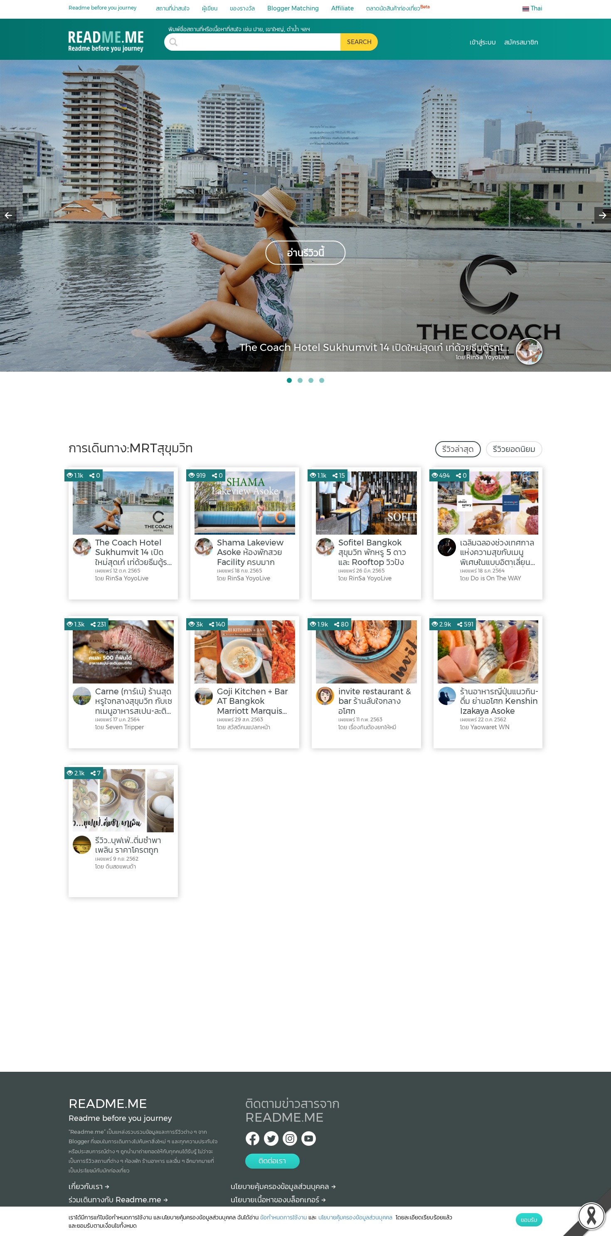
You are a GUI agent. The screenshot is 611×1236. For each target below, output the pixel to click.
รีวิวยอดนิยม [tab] (514, 449)
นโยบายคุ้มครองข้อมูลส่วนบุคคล (281, 1186)
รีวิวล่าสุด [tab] (458, 449)
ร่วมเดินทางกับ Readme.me (116, 1199)
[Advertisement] (305, 982)
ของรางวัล (242, 8)
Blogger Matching (293, 8)
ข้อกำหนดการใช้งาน (283, 1217)
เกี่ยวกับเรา (87, 1186)
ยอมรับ (529, 1220)
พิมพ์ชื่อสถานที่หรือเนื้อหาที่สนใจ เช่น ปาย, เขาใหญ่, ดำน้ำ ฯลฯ (239, 29)
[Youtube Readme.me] (308, 1141)
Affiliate (342, 8)
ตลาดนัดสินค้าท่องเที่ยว (398, 8)
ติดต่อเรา (272, 1160)
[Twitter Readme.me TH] (271, 1141)
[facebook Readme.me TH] (252, 1141)
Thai (535, 8)
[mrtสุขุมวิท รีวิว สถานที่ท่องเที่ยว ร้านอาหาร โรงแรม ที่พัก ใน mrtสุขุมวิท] (116, 39)
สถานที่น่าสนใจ (173, 8)
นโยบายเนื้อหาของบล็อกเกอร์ (276, 1199)
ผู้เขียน (209, 8)
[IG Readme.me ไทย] (290, 1141)
